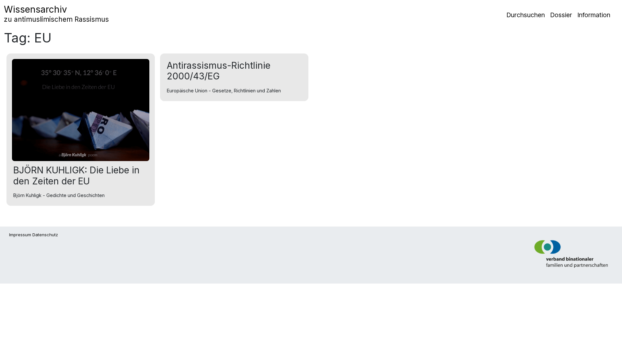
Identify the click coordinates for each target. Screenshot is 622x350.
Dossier (561, 15)
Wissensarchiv (56, 13)
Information (593, 15)
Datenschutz (45, 234)
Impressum (20, 234)
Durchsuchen (525, 15)
